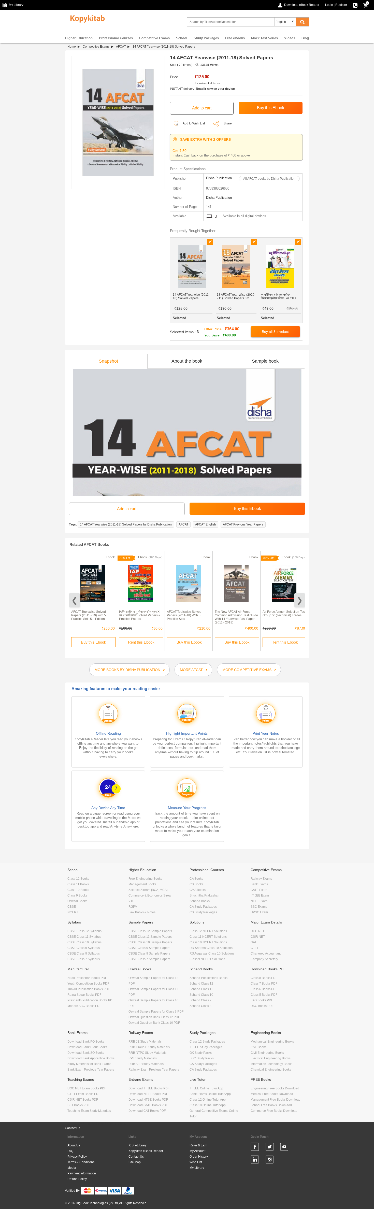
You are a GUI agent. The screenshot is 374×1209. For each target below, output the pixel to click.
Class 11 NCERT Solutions (208, 936)
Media (71, 1168)
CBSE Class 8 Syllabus (83, 953)
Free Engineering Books (145, 878)
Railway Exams (261, 878)
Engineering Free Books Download (275, 1088)
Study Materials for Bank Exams (89, 1064)
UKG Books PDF (262, 1006)
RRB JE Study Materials (145, 1041)
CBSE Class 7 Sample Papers (149, 959)
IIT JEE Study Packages (206, 1047)
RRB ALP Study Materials (146, 1064)
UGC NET (257, 931)
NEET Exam (259, 901)
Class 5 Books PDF (264, 995)
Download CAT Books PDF (147, 1111)
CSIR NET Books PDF (82, 1099)
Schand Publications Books (208, 978)
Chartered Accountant (266, 953)
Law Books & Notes (141, 912)
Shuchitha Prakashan (204, 895)
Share (227, 123)
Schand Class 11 (201, 989)
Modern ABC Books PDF (84, 1006)
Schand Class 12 (201, 983)
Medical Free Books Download (272, 1094)
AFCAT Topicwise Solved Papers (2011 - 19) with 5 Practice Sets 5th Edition (88, 615)
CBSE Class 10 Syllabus (84, 942)
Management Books (142, 884)
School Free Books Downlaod (271, 1105)
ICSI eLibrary (137, 1145)
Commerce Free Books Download (274, 1111)
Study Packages (206, 38)
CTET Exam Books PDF (83, 1094)
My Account (197, 1151)
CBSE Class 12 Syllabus (84, 931)
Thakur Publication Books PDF (88, 989)
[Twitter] (269, 1148)
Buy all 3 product (275, 332)
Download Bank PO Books (85, 1041)
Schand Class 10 (201, 995)
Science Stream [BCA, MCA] (147, 890)
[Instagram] (269, 1160)
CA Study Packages (203, 906)
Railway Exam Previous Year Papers (153, 1069)
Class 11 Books (78, 884)
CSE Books (258, 1047)
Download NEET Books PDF (148, 1094)
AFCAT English (205, 524)
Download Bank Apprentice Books (90, 1058)
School (181, 38)
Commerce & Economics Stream (150, 895)
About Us (73, 1145)
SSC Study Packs (202, 1058)
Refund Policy (77, 1179)
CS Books (196, 884)
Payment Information (81, 1173)
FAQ (70, 1151)
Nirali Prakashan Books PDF (87, 978)
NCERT (72, 912)
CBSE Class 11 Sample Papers (150, 936)
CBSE (71, 906)
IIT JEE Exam (260, 895)
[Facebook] (255, 1148)
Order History (199, 1156)
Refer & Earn (198, 1145)
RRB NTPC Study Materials (147, 1053)
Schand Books (200, 901)
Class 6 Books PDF (264, 989)
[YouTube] (284, 1148)
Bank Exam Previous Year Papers (90, 1069)
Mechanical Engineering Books (272, 1041)
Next (299, 600)
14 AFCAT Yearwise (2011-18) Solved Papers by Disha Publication (126, 524)
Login (329, 5)
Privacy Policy (77, 1156)
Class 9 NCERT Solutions (207, 959)
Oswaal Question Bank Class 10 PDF (154, 1023)
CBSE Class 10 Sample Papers (150, 942)
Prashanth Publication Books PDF (90, 1000)
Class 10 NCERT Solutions (208, 942)
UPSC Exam (259, 912)
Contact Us (72, 1128)
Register (341, 5)
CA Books (196, 878)
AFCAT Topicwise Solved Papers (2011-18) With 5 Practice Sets (184, 615)
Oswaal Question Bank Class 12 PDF (154, 1017)
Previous (74, 600)
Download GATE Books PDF (148, 1105)
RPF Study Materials (142, 1058)
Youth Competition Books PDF (88, 983)
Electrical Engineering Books (271, 1058)
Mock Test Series (264, 38)
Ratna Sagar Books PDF (84, 995)
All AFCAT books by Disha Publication (269, 178)
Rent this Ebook (141, 642)
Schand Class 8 (200, 1006)
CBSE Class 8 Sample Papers (149, 953)
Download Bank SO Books (85, 1053)
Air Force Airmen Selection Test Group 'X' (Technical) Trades (284, 613)
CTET (254, 948)
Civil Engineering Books (267, 1053)
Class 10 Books (78, 890)
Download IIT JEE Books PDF (148, 1088)
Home (71, 46)
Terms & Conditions (80, 1162)
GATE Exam (259, 890)
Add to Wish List (193, 123)
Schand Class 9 (200, 1000)
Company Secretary (264, 959)
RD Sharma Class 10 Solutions (211, 948)
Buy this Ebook (93, 642)
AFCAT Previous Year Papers (243, 524)
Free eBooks (235, 38)
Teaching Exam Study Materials (89, 1111)
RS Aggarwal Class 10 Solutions (212, 953)
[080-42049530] (355, 5)
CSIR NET (258, 936)
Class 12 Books (78, 878)
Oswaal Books (77, 901)
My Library (197, 1168)
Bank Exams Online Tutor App (210, 1094)
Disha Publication (219, 178)
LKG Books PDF (262, 1000)
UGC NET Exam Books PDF (86, 1088)
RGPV (132, 906)
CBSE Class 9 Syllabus (83, 948)
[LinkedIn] (255, 1160)
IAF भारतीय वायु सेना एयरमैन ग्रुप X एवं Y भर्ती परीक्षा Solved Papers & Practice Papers (140, 615)
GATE (254, 942)
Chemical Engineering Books (271, 1069)
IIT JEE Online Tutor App (206, 1088)
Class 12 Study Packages (207, 1041)
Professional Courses (116, 38)
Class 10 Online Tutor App (208, 1105)
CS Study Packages (203, 912)
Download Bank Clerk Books (87, 1047)
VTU (131, 901)
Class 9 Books (77, 895)
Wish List (196, 1162)
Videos (289, 38)
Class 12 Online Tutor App (208, 1099)
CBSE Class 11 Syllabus (84, 936)
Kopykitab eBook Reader (145, 1151)
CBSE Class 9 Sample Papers (149, 948)
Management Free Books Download (275, 1099)
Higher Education (79, 38)
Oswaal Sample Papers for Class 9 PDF (155, 1011)
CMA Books (198, 890)
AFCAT (121, 46)
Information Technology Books (271, 1064)
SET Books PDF (78, 1105)
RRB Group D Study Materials (149, 1047)
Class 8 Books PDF (264, 978)
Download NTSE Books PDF (148, 1099)
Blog (305, 38)
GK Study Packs (201, 1053)
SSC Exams (259, 906)
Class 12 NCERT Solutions (208, 931)
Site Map (134, 1162)
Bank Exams (259, 884)
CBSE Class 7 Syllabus (83, 959)
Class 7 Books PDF (264, 983)
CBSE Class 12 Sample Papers (150, 931)
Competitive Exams (154, 38)
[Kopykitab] (86, 18)
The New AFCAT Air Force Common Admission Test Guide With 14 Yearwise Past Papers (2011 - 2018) (236, 617)
